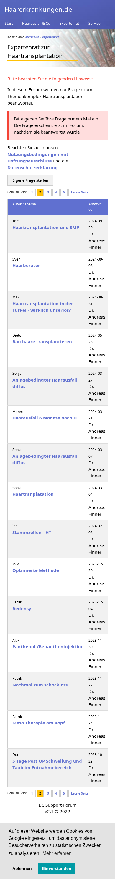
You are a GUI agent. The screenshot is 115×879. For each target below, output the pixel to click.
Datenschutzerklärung (32, 167)
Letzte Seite (79, 192)
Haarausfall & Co (36, 23)
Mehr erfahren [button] (57, 853)
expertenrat (50, 37)
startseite (32, 37)
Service (94, 23)
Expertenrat (69, 23)
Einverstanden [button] (56, 868)
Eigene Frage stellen (30, 180)
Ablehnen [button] (22, 868)
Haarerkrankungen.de (38, 9)
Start (9, 23)
